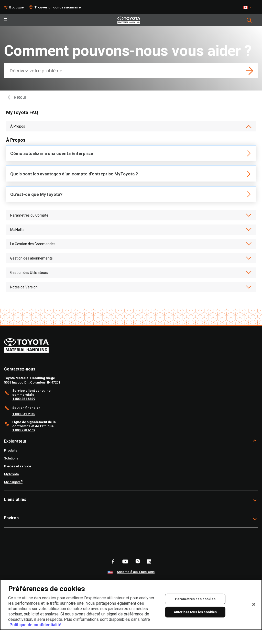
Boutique (16, 7)
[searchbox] (123, 70)
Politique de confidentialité (35, 624)
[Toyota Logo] (128, 20)
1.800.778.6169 (23, 430)
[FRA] (249, 7)
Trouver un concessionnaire (58, 7)
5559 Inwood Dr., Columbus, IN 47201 (32, 382)
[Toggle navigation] (5, 20)
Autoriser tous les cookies (195, 612)
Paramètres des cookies (195, 599)
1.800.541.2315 (23, 414)
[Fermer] (253, 604)
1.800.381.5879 (23, 399)
